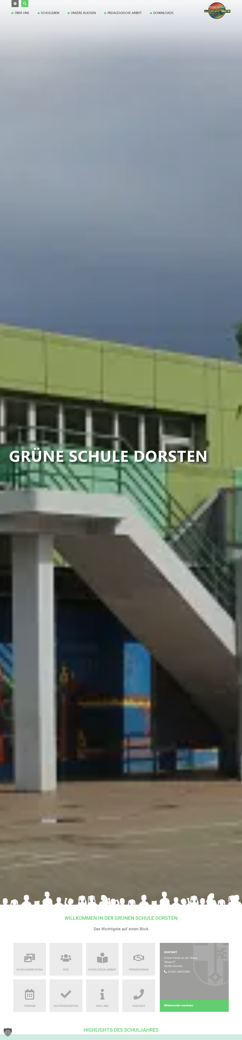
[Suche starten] (24, 3)
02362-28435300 (179, 971)
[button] (15, 3)
